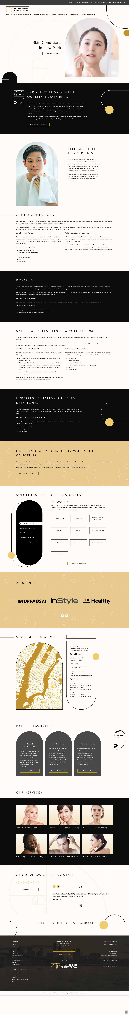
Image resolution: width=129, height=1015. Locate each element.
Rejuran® (14, 981)
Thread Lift (14, 977)
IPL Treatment (113, 953)
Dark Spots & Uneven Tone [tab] (27, 528)
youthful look (71, 116)
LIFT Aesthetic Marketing (60, 993)
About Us (9, 14)
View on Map (74, 663)
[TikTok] (66, 960)
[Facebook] (64, 960)
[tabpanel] (78, 529)
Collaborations (15, 946)
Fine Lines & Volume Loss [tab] (27, 523)
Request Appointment (88, 14)
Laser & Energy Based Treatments (109, 955)
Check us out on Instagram (64, 923)
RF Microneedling (113, 951)
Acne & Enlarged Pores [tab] (26, 532)
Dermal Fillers (15, 975)
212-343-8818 (97, 2)
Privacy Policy (15, 957)
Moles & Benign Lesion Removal (109, 966)
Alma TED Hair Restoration (110, 944)
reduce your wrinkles (51, 116)
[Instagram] (62, 960)
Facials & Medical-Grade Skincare (20, 979)
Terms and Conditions (17, 960)
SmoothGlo (114, 949)
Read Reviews (27, 889)
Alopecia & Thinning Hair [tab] (27, 542)
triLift (115, 946)
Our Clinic (14, 944)
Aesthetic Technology (23, 14)
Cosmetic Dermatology (41, 14)
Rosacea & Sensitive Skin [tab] (27, 537)
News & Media (15, 949)
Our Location (74, 14)
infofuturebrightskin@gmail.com (114, 2)
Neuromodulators (16, 972)
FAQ (13, 951)
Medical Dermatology (59, 14)
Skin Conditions (113, 963)
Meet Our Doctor (16, 964)
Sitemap (14, 962)
